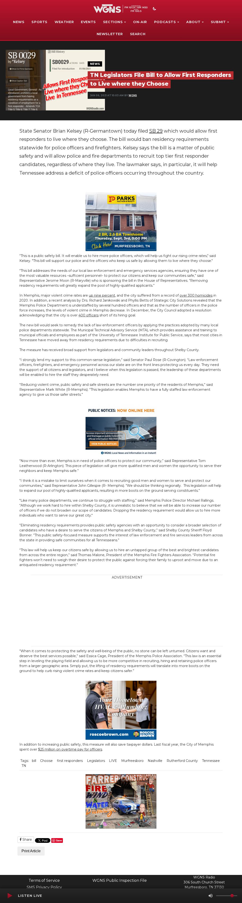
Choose (46, 761)
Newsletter (110, 34)
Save (59, 840)
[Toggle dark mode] (153, 9)
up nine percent (102, 295)
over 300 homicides (196, 295)
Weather (64, 22)
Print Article (31, 851)
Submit (218, 22)
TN (24, 766)
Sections (113, 22)
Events (88, 22)
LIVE (113, 761)
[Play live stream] (10, 896)
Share (27, 839)
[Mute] (210, 895)
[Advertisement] (134, 613)
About (193, 22)
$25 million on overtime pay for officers (70, 749)
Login (157, 879)
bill (34, 761)
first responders (70, 761)
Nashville (155, 761)
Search (138, 34)
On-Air (140, 22)
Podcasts (165, 22)
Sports (39, 22)
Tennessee (211, 761)
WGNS (133, 95)
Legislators (96, 761)
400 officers (88, 315)
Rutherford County (182, 761)
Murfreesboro (132, 761)
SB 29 (156, 131)
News (18, 22)
